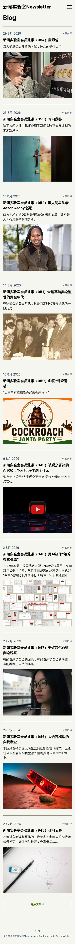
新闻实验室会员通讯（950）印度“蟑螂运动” (35, 383)
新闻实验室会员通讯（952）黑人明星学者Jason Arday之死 (36, 205)
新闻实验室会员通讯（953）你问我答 (32, 119)
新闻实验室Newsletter (27, 7)
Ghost (59, 936)
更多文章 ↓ (37, 904)
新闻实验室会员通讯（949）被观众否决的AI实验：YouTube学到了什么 (36, 467)
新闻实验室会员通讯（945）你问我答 (32, 830)
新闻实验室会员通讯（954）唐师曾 (30, 40)
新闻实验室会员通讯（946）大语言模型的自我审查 (36, 739)
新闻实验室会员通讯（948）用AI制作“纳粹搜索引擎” (37, 556)
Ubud (68, 936)
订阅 (37, 930)
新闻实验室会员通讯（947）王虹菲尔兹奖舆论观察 (36, 650)
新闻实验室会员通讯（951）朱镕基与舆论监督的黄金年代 (37, 294)
